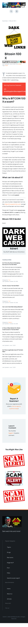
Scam (6, 65)
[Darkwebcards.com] (14, 228)
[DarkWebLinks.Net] (14, 3)
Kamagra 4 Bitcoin (14, 496)
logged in (11, 433)
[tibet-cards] (14, 61)
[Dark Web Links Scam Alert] (14, 26)
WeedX (14, 461)
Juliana (19, 64)
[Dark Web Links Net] (12, 517)
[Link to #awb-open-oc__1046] (11, 11)
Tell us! (7, 608)
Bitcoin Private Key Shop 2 (14, 479)
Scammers (17, 464)
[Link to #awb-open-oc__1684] (17, 11)
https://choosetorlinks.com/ (13, 204)
